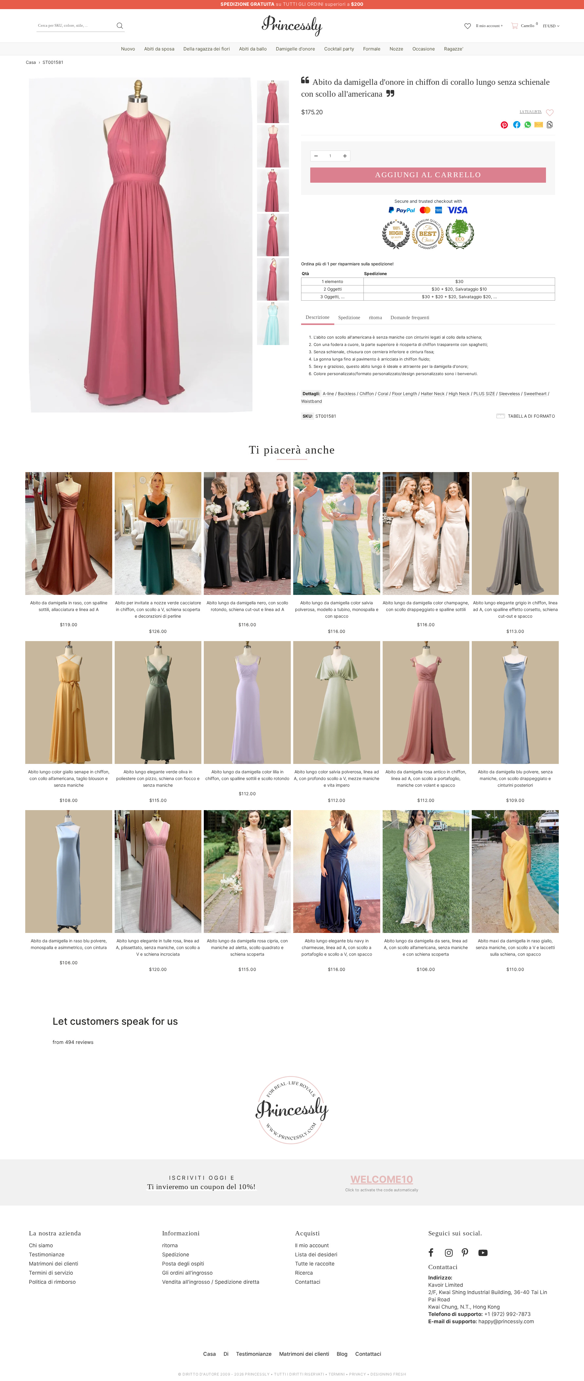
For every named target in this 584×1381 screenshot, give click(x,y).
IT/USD (549, 26)
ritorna (375, 317)
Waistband (311, 401)
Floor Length (404, 393)
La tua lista (531, 112)
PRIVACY (357, 1374)
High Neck (459, 393)
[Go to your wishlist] (467, 23)
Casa (31, 62)
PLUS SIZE (484, 393)
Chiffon (367, 393)
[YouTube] (484, 1252)
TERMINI (336, 1374)
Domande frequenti (410, 317)
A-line (328, 393)
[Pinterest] (468, 1252)
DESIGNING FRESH (388, 1374)
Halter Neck (433, 393)
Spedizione (349, 317)
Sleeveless (509, 393)
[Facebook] (434, 1252)
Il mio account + (489, 25)
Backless (347, 393)
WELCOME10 (381, 1179)
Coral (383, 393)
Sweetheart (535, 393)
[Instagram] (451, 1252)
